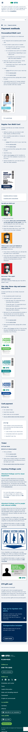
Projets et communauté (8, 698)
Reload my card (7, 723)
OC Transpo (11, 155)
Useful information (6, 689)
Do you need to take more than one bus (14, 416)
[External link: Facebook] (2, 679)
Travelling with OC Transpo (10, 195)
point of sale (13, 75)
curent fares (9, 118)
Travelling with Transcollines (10, 198)
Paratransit (4, 695)
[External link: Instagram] (6, 679)
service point (13, 73)
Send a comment (7, 672)
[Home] (2, 25)
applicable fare (8, 486)
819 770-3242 (6, 668)
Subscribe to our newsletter (12, 712)
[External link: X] (12, 679)
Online (7, 70)
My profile (7, 719)
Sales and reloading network (9, 692)
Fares (5, 25)
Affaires (3, 708)
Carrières (4, 705)
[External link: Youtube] (15, 679)
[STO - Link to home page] (14, 2)
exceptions (13, 11)
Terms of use (4, 731)
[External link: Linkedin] (9, 679)
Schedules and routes (7, 683)
